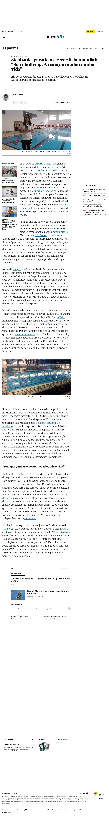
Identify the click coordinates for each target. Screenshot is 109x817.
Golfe (96, 49)
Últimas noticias (89, 185)
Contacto (4, 810)
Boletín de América (11, 744)
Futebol (66, 49)
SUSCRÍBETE (90, 31)
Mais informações (16, 619)
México (61, 317)
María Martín (31, 596)
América (14, 609)
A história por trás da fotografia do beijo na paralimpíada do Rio (40, 580)
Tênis (91, 49)
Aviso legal (23, 810)
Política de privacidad (42, 810)
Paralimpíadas (60, 231)
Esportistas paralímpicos (33, 609)
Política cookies (30, 810)
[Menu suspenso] (4, 37)
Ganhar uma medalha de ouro (53, 170)
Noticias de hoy (6, 812)
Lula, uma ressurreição (96, 196)
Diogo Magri (18, 95)
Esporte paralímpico (18, 56)
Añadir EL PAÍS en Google (63, 102)
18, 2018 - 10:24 (25, 97)
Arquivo (42, 739)
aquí (57, 619)
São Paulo (40, 235)
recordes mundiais (25, 334)
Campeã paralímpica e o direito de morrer (9, 180)
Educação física (61, 532)
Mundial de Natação (42, 190)
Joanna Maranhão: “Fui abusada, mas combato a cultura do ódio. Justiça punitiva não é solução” (9, 224)
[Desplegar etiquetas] (69, 608)
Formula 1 (103, 49)
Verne (13, 584)
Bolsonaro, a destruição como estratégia (94, 190)
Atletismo (85, 49)
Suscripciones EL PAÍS (58, 810)
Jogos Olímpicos (76, 49)
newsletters (9, 739)
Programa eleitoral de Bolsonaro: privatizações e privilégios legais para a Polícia (94, 212)
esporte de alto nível (46, 163)
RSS (80, 810)
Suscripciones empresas (71, 810)
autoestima (30, 518)
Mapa (49, 810)
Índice (83, 810)
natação (17, 269)
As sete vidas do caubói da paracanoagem (8, 200)
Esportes (10, 48)
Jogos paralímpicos (49, 609)
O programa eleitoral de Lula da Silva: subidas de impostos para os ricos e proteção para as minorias (94, 203)
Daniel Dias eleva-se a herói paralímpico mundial (48, 592)
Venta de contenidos (13, 810)
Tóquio (6, 528)
